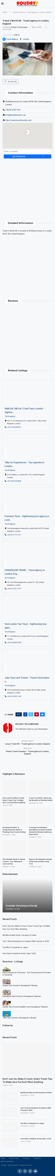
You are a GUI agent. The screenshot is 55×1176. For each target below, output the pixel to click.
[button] (5, 896)
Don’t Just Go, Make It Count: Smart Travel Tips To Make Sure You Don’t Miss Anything (27, 1080)
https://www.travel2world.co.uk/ (18, 120)
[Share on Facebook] (25, 714)
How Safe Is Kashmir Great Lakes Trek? (19, 953)
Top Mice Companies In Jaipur (15, 947)
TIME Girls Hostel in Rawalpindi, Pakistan (19, 1018)
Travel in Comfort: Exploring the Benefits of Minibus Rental (40, 799)
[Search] (52, 4)
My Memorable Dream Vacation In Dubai (19, 935)
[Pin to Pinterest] (36, 714)
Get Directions (18, 156)
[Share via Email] (42, 714)
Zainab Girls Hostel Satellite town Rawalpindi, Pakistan (25, 1007)
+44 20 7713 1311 (14, 535)
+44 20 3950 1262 (14, 696)
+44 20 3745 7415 (12, 110)
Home (5, 12)
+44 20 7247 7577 (14, 589)
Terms (3, 1158)
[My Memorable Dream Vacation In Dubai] (10, 1096)
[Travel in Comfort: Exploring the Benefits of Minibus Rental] (40, 787)
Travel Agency (10, 416)
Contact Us (37, 1158)
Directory (26, 1158)
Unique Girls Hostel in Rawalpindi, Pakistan (20, 985)
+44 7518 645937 (14, 427)
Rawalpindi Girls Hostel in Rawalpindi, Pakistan (22, 996)
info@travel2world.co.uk (15, 115)
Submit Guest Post (7, 1161)
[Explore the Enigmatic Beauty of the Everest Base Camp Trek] (40, 848)
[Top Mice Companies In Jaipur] (10, 1127)
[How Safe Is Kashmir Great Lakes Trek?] (10, 1143)
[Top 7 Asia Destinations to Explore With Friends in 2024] (10, 1112)
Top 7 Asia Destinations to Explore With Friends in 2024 (26, 941)
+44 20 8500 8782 (14, 642)
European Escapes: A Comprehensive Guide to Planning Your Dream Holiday (14, 829)
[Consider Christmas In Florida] (27, 895)
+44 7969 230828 (14, 481)
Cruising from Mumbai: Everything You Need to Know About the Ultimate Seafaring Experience (40, 830)
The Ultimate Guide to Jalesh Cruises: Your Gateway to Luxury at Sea (14, 861)
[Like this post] (19, 714)
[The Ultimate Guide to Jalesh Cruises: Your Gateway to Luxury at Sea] (14, 848)
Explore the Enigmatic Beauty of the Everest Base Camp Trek (40, 861)
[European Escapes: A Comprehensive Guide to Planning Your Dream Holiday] (14, 816)
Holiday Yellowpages (19, 27)
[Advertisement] (27, 187)
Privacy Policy (14, 1158)
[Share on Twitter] (30, 714)
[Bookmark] (6, 402)
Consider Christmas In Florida (21, 905)
